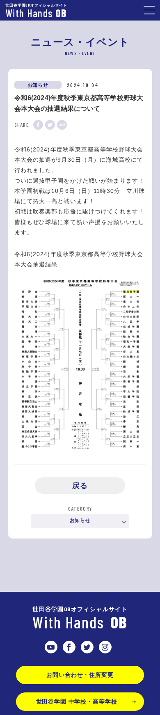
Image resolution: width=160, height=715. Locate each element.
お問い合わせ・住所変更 (79, 674)
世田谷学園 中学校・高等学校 (76, 701)
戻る (80, 485)
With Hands (80, 619)
